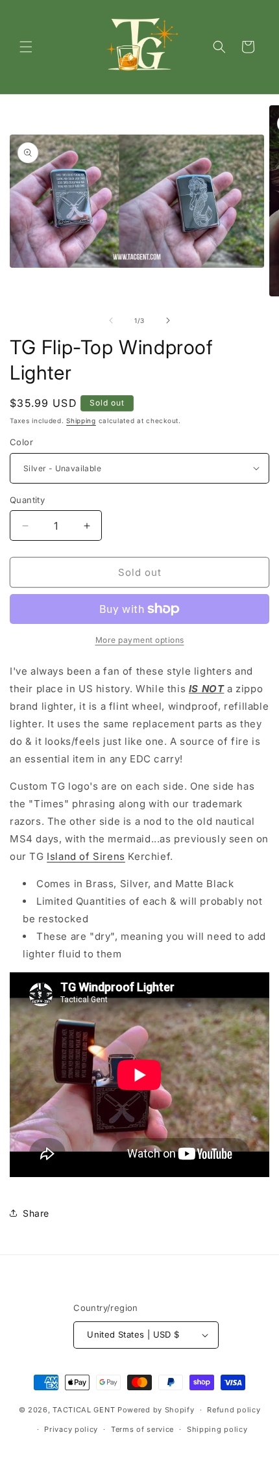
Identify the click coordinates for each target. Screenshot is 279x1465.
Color (21, 442)
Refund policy (233, 1409)
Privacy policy (71, 1429)
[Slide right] (168, 320)
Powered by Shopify (156, 1409)
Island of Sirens (86, 856)
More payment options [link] (139, 640)
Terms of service (142, 1429)
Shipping (81, 420)
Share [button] (36, 1213)
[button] (26, 46)
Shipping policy (217, 1429)
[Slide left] (111, 320)
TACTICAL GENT (84, 1409)
